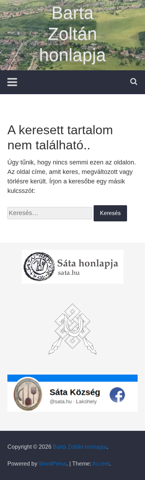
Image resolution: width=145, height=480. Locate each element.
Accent (100, 464)
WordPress (53, 464)
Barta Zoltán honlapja (72, 34)
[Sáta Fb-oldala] (72, 393)
